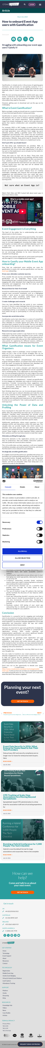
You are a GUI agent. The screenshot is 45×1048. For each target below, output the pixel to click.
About (4, 958)
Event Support (7, 956)
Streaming (6, 995)
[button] (40, 4)
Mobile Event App (8, 973)
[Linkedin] (11, 935)
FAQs (4, 998)
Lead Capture (7, 981)
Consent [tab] (8, 487)
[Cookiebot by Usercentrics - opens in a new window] (33, 481)
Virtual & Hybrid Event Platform (12, 978)
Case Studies (6, 1013)
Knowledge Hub (7, 1005)
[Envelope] (18, 935)
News (4, 1010)
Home (4, 951)
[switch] (40, 528)
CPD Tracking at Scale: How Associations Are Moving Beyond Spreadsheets (19, 797)
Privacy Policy (6, 1023)
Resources (6, 961)
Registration (6, 971)
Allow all (22, 551)
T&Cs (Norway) (7, 1030)
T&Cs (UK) (5, 1026)
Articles (5, 1015)
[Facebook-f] (4, 935)
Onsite (5, 993)
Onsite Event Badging (9, 976)
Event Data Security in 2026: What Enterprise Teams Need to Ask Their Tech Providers (20, 748)
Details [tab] (22, 487)
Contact (5, 963)
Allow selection (22, 558)
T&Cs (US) (5, 1028)
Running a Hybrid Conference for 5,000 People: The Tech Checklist (22, 845)
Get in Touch (22, 892)
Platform (5, 990)
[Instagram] (15, 935)
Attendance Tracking (9, 983)
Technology (6, 953)
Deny (22, 565)
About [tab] (37, 487)
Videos (5, 1008)
